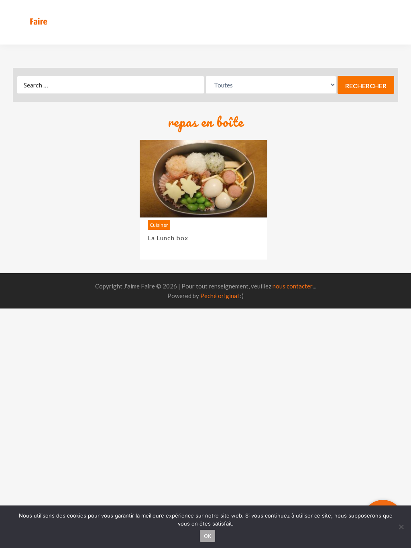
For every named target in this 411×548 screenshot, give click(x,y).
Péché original (219, 295)
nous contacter (293, 286)
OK (208, 536)
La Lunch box (168, 238)
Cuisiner (159, 225)
